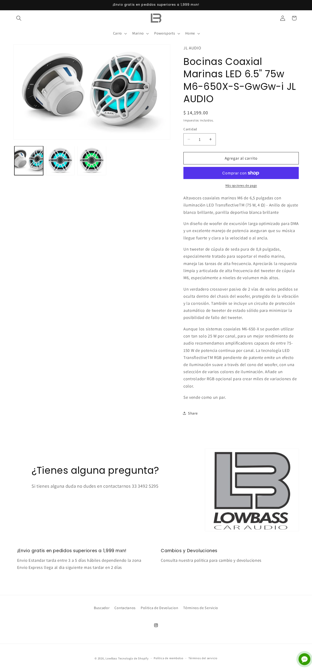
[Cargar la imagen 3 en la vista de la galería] (91, 160)
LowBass (111, 658)
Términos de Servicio (200, 607)
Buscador (102, 607)
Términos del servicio (202, 658)
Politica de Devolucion (159, 607)
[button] (19, 18)
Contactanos (125, 607)
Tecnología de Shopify (133, 658)
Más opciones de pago (241, 185)
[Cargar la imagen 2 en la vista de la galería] (60, 160)
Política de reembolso (168, 658)
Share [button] (193, 413)
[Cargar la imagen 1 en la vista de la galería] (28, 160)
